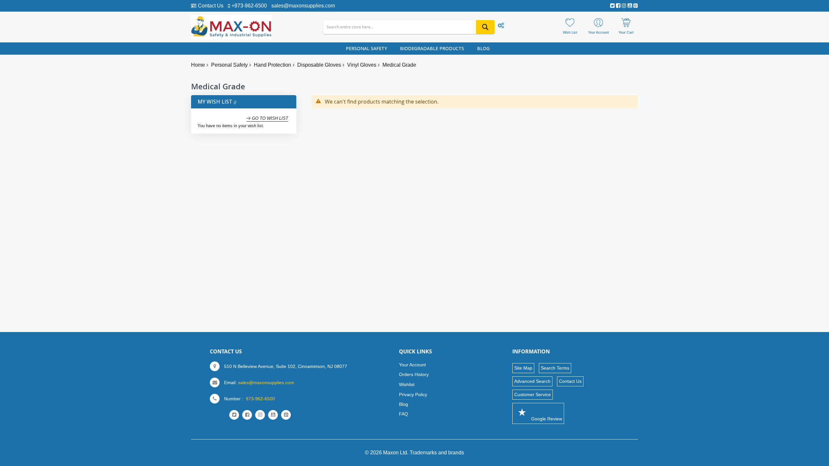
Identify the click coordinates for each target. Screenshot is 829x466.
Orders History (414, 374)
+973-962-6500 (249, 5)
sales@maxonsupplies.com (303, 5)
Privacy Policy (413, 394)
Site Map (523, 368)
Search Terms (555, 368)
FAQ (403, 413)
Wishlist (406, 384)
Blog (403, 404)
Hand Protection (272, 65)
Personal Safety (229, 65)
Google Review (546, 418)
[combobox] (408, 27)
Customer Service (532, 394)
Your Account (412, 364)
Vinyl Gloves (361, 65)
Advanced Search (532, 381)
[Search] (485, 27)
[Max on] (231, 27)
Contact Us (210, 5)
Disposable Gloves (319, 65)
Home (198, 65)
